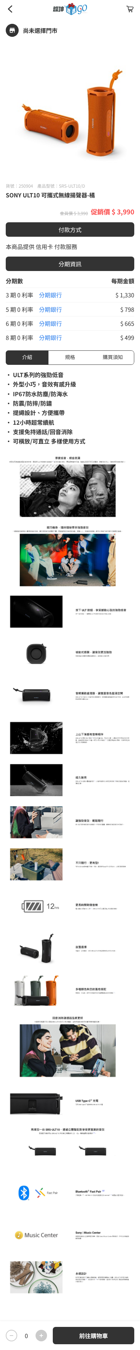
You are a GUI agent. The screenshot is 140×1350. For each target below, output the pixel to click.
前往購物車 (93, 1335)
